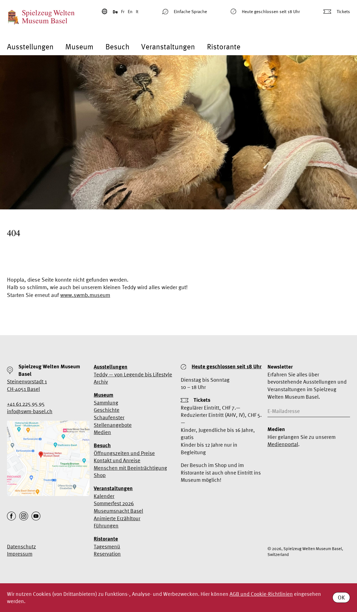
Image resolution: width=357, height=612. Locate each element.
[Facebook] (11, 516)
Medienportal (282, 444)
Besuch (117, 46)
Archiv (101, 382)
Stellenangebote (113, 425)
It (137, 11)
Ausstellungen (30, 46)
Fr (122, 11)
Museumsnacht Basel (118, 511)
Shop (100, 475)
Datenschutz (21, 546)
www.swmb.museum (85, 295)
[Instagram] (23, 516)
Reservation (107, 554)
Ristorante (223, 46)
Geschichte (106, 410)
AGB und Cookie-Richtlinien (261, 594)
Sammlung (106, 403)
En (130, 11)
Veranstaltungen (168, 46)
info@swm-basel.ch (29, 411)
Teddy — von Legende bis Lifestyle (133, 374)
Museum (79, 46)
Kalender (104, 496)
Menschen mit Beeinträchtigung (130, 468)
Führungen (106, 526)
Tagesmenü (107, 546)
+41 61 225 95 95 (26, 404)
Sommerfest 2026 (114, 503)
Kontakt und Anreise (117, 460)
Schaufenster (109, 417)
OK (341, 597)
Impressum (19, 554)
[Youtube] (36, 516)
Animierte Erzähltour (117, 518)
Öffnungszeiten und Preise (124, 453)
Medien (102, 432)
